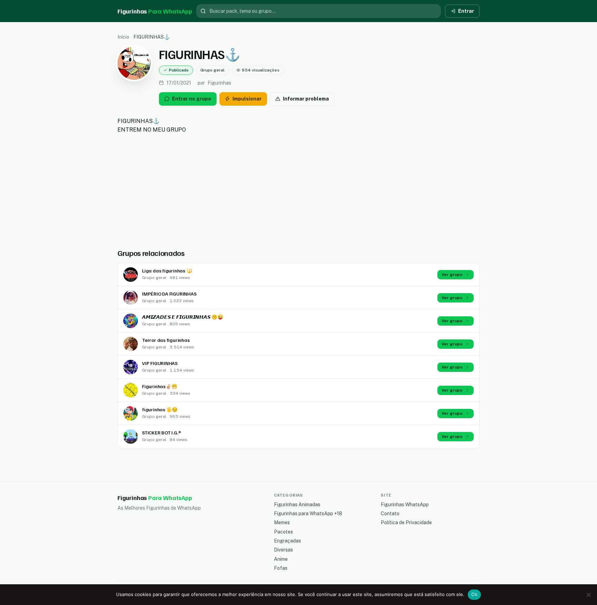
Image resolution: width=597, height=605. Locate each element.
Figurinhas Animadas (297, 504)
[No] (588, 594)
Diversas (283, 550)
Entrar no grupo (191, 99)
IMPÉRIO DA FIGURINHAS (169, 294)
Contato (390, 513)
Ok (474, 594)
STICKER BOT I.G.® (161, 432)
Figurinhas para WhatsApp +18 (308, 513)
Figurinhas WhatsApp (405, 504)
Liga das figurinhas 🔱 (167, 270)
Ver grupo (452, 274)
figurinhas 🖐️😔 (160, 409)
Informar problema (306, 99)
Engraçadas (287, 541)
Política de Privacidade (406, 522)
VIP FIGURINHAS (160, 363)
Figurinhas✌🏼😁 (159, 386)
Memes (282, 522)
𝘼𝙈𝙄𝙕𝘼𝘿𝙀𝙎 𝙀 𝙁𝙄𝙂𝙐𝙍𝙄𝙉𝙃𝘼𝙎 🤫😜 (182, 317)
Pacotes (283, 532)
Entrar (466, 11)
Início (123, 37)
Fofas (280, 568)
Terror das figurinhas (166, 340)
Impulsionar (247, 99)
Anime (281, 559)
